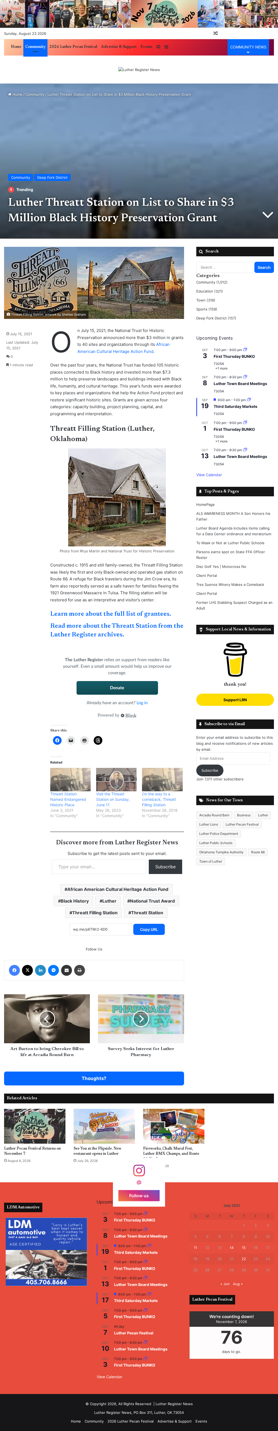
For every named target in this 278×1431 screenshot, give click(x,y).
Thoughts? (94, 1078)
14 (231, 1247)
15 (244, 1247)
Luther (109, 901)
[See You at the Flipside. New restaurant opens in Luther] (104, 1126)
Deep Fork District (52, 177)
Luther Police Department (218, 834)
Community (35, 47)
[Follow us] (139, 1173)
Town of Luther (210, 861)
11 (195, 1247)
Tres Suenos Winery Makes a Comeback (230, 584)
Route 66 (258, 852)
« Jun (225, 1284)
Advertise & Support (119, 47)
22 (244, 1259)
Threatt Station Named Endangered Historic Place (68, 799)
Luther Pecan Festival (242, 824)
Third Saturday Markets (235, 406)
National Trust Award (152, 901)
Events (146, 47)
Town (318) (205, 300)
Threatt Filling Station (95, 912)
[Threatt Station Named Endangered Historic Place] (70, 779)
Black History (75, 901)
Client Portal (206, 575)
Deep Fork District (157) (216, 318)
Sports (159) (206, 309)
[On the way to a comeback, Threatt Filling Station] (162, 779)
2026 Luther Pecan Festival (73, 47)
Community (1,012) (212, 282)
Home (16, 47)
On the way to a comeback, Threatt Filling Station (159, 799)
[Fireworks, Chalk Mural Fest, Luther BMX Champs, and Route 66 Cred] (173, 1126)
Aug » (238, 1284)
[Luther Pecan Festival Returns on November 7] (34, 1126)
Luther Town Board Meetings (240, 383)
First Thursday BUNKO (234, 356)
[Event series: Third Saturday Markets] (249, 400)
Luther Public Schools (215, 843)
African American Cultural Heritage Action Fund (117, 889)
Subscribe (165, 866)
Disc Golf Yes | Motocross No (221, 566)
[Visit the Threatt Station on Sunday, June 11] (116, 779)
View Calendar (209, 474)
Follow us (139, 1195)
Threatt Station (147, 912)
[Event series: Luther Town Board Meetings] (245, 377)
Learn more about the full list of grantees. (110, 614)
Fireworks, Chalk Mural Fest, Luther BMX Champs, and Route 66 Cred (171, 1154)
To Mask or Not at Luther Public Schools (230, 543)
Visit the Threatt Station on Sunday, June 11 (113, 799)
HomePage (205, 504)
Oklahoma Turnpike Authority (221, 852)
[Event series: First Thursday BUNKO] (245, 350)
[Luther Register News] (139, 70)
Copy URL (149, 929)
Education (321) (209, 291)
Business (244, 815)
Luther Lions (208, 824)
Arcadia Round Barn (214, 815)
